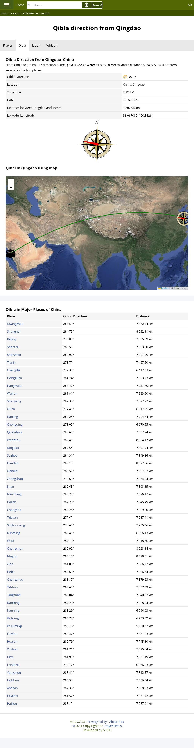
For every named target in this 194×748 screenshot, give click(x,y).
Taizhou (12, 587)
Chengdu (13, 370)
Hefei (10, 572)
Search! (97, 5)
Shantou (13, 347)
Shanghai (13, 331)
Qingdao (13, 448)
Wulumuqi (14, 626)
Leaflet (164, 288)
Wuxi (10, 541)
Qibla (22, 45)
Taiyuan (12, 517)
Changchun (15, 548)
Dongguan (14, 378)
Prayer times (113, 726)
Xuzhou (12, 649)
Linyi (10, 657)
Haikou (12, 703)
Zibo (10, 564)
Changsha (14, 510)
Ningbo (12, 556)
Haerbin (13, 463)
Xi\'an (11, 409)
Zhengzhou (15, 479)
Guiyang (13, 618)
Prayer (8, 45)
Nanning (13, 610)
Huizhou (13, 680)
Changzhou (15, 579)
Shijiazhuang (16, 525)
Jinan (10, 486)
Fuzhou (12, 634)
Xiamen (12, 471)
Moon (36, 45)
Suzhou (12, 455)
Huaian (12, 641)
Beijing (11, 339)
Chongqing (15, 424)
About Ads (116, 722)
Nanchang (14, 494)
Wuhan (12, 393)
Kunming (13, 533)
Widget (51, 45)
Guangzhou (15, 324)
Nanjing (12, 417)
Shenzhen (14, 355)
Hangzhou (14, 386)
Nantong (13, 603)
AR (190, 5)
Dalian (11, 502)
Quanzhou (14, 432)
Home (20, 5)
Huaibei (12, 696)
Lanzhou (13, 665)
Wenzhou (13, 440)
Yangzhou (14, 672)
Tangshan (14, 595)
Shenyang (14, 401)
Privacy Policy (97, 722)
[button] (10, 253)
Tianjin (11, 362)
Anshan (12, 688)
